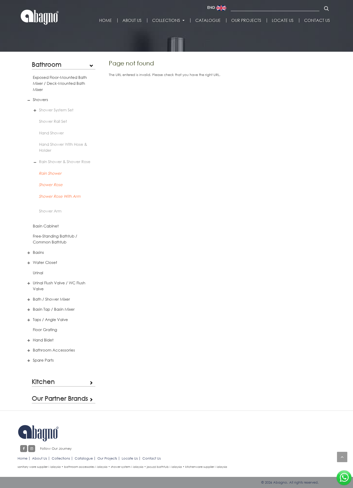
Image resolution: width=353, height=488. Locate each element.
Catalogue (208, 20)
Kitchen (43, 381)
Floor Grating (45, 329)
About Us (132, 20)
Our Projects (246, 20)
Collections (166, 20)
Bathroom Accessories (54, 350)
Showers (40, 99)
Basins (38, 252)
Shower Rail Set (53, 121)
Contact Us (317, 20)
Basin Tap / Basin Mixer (54, 309)
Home (105, 20)
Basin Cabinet (46, 226)
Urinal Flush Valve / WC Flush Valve (59, 285)
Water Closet (45, 262)
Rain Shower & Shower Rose (64, 161)
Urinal (38, 272)
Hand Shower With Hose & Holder (63, 147)
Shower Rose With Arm (59, 196)
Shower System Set (56, 110)
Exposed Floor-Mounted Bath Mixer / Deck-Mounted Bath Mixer (60, 83)
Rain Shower (50, 173)
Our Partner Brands (60, 398)
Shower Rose (51, 184)
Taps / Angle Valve (50, 319)
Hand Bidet (43, 340)
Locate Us (283, 20)
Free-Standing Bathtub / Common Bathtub (55, 239)
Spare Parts (43, 360)
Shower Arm (50, 211)
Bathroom (47, 64)
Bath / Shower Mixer (51, 299)
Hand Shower (51, 133)
